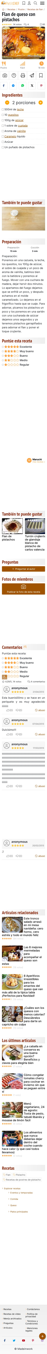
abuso (41, 710)
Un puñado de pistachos (19, 147)
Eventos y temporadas (21, 1192)
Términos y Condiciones (31, 1322)
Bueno (23, 355)
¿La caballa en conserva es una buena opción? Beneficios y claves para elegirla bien (22, 1055)
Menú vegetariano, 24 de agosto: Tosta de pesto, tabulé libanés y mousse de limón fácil (23, 1112)
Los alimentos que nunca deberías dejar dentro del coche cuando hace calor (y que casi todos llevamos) (22, 1142)
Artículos (8, 1328)
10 (11, 114)
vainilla (21, 131)
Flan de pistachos (8, 538)
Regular (24, 364)
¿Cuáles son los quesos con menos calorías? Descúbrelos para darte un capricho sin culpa (23, 1016)
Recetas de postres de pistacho (23, 1179)
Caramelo (10, 136)
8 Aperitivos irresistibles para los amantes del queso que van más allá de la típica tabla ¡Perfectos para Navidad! (22, 985)
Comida (14, 1199)
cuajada (23, 125)
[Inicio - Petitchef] (3, 9)
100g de (14, 120)
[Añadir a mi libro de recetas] (40, 75)
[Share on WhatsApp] (22, 85)
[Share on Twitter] (32, 85)
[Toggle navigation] (42, 3)
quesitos (13, 114)
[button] (5, 43)
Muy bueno (26, 351)
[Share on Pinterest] (41, 85)
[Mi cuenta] (29, 3)
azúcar (19, 120)
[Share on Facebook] (3, 85)
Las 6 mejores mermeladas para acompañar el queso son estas (22, 955)
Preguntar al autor (25, 569)
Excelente (25, 346)
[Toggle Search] (35, 3)
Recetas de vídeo (12, 1314)
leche (20, 109)
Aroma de (15, 131)
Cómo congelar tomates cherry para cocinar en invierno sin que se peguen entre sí (23, 1083)
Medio (23, 360)
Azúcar (8, 141)
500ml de (14, 109)
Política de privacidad (31, 1315)
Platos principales (19, 1211)
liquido (14, 136)
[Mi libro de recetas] (23, 3)
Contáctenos (33, 1309)
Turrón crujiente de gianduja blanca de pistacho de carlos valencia (35, 543)
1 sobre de (16, 125)
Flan (8, 1174)
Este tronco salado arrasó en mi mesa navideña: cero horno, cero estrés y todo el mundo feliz (22, 927)
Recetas (7, 1309)
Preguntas (8, 1323)
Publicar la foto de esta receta (23, 591)
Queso (13, 1205)
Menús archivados (12, 1318)
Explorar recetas (12, 1188)
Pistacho (20, 1174)
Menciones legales (31, 1329)
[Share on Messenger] (13, 85)
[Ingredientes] (4, 677)
